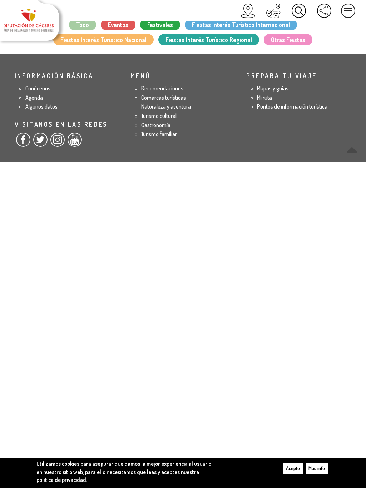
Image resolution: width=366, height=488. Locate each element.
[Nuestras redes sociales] (324, 11)
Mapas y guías (272, 88)
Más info (316, 468)
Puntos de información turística (292, 106)
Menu (348, 11)
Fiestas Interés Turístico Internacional (241, 25)
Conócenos (37, 88)
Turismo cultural (159, 115)
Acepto (293, 468)
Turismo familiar (159, 134)
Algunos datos (41, 106)
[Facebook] (23, 142)
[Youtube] (74, 142)
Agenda (34, 97)
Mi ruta (264, 97)
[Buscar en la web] (299, 11)
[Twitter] (40, 142)
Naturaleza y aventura (166, 106)
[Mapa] (248, 11)
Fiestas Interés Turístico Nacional (103, 40)
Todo (82, 25)
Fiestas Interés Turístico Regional (208, 40)
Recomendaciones (162, 88)
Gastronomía (155, 125)
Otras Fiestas (288, 40)
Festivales (160, 25)
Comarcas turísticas (163, 97)
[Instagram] (57, 142)
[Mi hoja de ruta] (273, 11)
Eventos (118, 25)
